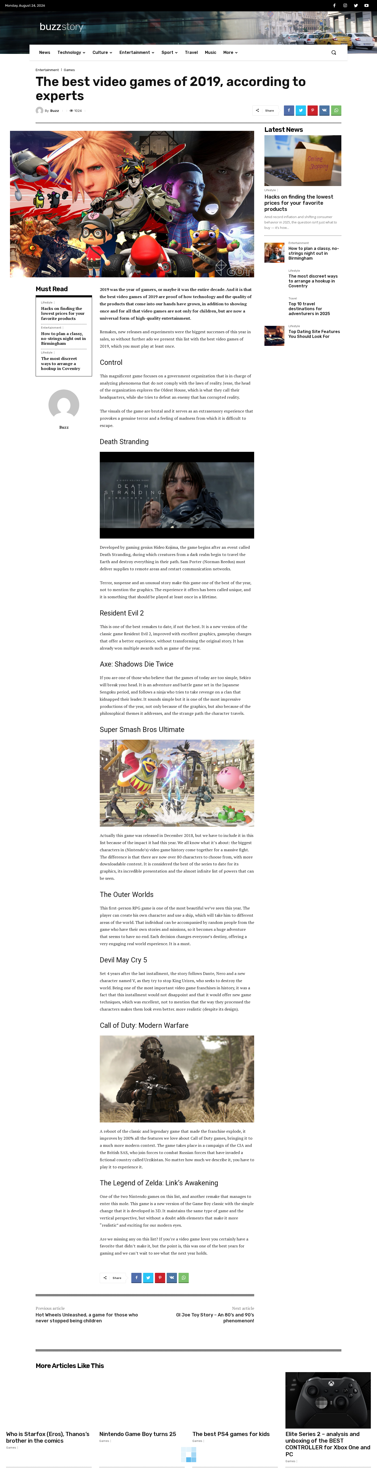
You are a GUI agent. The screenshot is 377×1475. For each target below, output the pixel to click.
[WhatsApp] (336, 110)
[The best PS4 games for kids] (235, 1400)
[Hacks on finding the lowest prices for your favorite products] (302, 160)
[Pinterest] (312, 110)
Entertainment (47, 70)
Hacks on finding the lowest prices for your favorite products (63, 313)
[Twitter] (356, 6)
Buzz (54, 110)
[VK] (324, 110)
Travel (293, 298)
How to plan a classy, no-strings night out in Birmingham (63, 338)
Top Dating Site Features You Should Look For (314, 334)
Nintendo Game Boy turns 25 (137, 1434)
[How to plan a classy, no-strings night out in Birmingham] (274, 253)
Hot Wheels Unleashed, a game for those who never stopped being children (87, 1318)
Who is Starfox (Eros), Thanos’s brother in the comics (48, 1437)
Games (69, 70)
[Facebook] (334, 6)
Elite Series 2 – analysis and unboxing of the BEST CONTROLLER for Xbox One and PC (327, 1444)
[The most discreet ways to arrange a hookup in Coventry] (274, 280)
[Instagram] (345, 6)
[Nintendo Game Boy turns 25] (142, 1400)
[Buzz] (40, 110)
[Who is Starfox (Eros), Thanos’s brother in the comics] (49, 1400)
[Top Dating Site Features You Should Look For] (274, 336)
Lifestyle (47, 302)
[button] (333, 52)
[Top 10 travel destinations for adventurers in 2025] (274, 308)
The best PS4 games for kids (231, 1434)
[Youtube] (366, 6)
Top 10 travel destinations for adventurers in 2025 (309, 308)
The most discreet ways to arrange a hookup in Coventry (60, 363)
